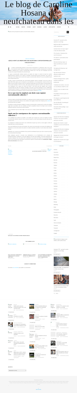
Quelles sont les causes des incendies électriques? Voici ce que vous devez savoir (20, 307)
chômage (39, 90)
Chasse (55, 167)
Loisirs (45, 27)
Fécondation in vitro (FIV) (18, 316)
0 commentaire (49, 145)
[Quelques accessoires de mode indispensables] (10, 191)
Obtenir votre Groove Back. (40, 326)
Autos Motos (52, 27)
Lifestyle (55, 194)
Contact (59, 27)
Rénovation (56, 217)
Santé (34, 27)
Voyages (29, 27)
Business (39, 27)
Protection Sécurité (57, 212)
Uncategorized (56, 230)
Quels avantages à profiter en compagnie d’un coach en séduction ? (15, 256)
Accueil (18, 27)
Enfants (55, 173)
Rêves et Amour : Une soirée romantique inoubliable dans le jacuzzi (19, 343)
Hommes (55, 188)
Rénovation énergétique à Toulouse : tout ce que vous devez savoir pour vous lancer (61, 118)
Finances (55, 183)
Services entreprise (29, 58)
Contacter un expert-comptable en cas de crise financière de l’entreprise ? (61, 124)
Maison (23, 27)
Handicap (55, 186)
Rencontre (56, 215)
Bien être (55, 160)
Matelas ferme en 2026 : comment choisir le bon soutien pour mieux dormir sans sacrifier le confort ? (20, 353)
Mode (55, 207)
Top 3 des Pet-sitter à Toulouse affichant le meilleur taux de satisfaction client (59, 74)
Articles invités (65, 382)
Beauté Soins (56, 157)
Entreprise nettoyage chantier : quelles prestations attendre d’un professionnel (61, 80)
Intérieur (55, 191)
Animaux (55, 149)
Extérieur (55, 178)
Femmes (55, 181)
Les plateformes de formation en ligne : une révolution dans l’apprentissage (45, 256)
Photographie (56, 209)
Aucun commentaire (20, 310)
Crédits (55, 170)
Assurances (56, 152)
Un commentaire (41, 357)
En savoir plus (57, 254)
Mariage (55, 201)
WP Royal (41, 379)
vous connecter (16, 267)
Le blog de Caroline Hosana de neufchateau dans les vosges (38, 17)
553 (57, 293)
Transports (56, 225)
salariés (48, 100)
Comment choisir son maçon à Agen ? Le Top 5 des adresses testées (61, 325)
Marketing (56, 204)
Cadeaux (55, 165)
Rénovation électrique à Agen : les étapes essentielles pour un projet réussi (60, 63)
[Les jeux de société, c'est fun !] (50, 191)
